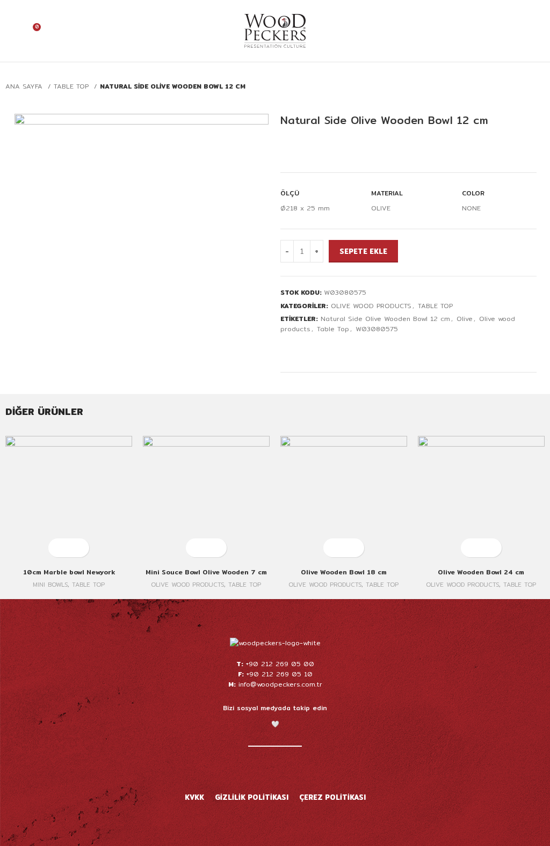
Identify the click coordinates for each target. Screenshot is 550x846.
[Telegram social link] (360, 349)
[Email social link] (311, 349)
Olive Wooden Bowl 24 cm (481, 572)
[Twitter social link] (299, 349)
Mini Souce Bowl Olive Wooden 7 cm (206, 572)
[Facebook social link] (286, 349)
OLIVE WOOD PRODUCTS (371, 306)
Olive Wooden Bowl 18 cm (344, 572)
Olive (465, 318)
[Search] (519, 31)
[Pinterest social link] (323, 349)
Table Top (333, 329)
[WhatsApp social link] (348, 349)
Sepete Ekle (363, 251)
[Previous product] (517, 87)
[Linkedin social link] (336, 349)
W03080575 (377, 329)
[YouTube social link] (275, 768)
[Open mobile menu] (537, 31)
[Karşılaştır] (309, 148)
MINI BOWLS (50, 584)
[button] (59, 547)
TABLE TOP (72, 86)
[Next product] (539, 87)
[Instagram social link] (261, 768)
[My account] (12, 31)
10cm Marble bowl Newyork (69, 572)
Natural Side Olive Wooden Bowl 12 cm (385, 318)
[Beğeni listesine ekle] (290, 148)
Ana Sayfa (25, 86)
